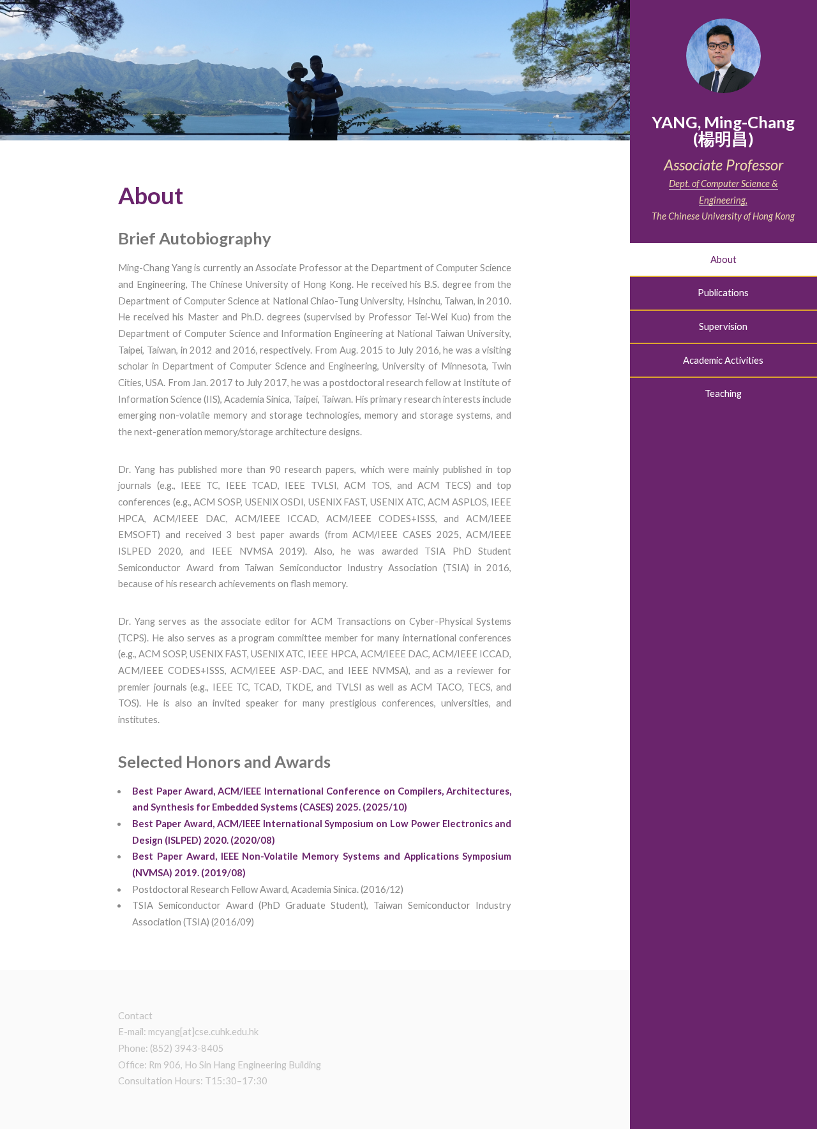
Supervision (723, 326)
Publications (723, 292)
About (723, 259)
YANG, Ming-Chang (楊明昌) (723, 130)
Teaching (723, 393)
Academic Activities (723, 360)
